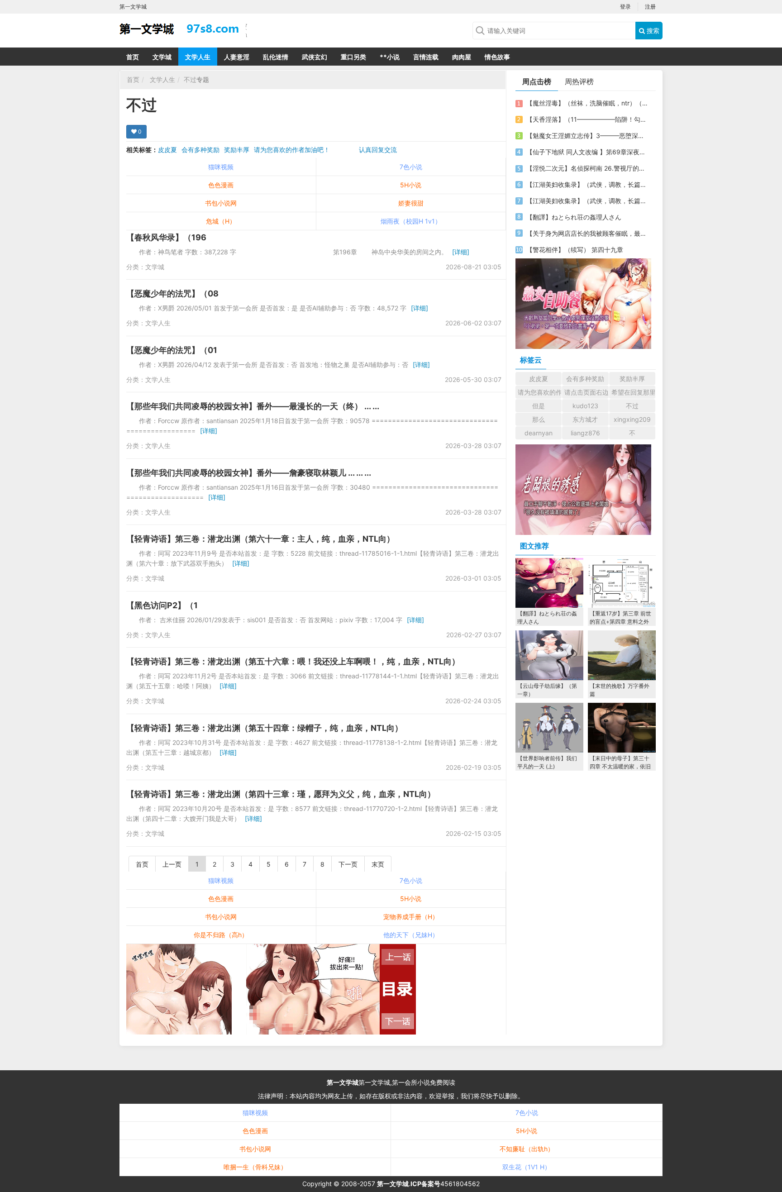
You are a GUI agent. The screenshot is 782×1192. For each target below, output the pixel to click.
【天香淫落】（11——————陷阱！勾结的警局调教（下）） (587, 119)
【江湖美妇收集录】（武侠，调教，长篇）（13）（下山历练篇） (587, 201)
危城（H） (221, 221)
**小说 (390, 57)
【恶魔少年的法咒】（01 (171, 350)
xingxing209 (632, 419)
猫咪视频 (221, 167)
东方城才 (585, 419)
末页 (378, 864)
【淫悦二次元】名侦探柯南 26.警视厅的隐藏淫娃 (587, 168)
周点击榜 (536, 81)
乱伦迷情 (275, 57)
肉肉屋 (461, 57)
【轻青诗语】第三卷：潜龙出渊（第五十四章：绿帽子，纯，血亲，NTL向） (264, 728)
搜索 (652, 30)
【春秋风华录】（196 (166, 237)
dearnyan (539, 433)
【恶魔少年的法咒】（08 (172, 293)
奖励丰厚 (236, 149)
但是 (538, 406)
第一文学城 (342, 1082)
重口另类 (353, 57)
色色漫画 (221, 185)
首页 (132, 57)
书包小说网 (221, 203)
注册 (650, 6)
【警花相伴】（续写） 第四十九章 (574, 249)
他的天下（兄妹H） (411, 935)
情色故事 (497, 57)
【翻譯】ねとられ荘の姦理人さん (573, 217)
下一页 (348, 864)
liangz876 (585, 433)
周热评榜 (579, 81)
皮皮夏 (167, 149)
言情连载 (426, 57)
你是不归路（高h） (221, 935)
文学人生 (197, 57)
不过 (190, 79)
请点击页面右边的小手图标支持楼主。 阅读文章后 (586, 392)
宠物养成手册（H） (411, 916)
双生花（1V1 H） (526, 1167)
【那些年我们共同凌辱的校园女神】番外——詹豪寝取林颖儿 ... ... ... (248, 472)
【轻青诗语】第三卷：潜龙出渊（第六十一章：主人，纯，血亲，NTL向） (260, 539)
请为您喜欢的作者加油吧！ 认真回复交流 (325, 149)
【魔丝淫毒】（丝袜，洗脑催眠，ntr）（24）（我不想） (587, 103)
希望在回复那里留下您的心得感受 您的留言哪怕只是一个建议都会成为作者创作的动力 (633, 392)
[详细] (460, 252)
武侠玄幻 (314, 57)
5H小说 (410, 185)
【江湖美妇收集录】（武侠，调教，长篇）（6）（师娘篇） (587, 184)
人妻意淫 (236, 57)
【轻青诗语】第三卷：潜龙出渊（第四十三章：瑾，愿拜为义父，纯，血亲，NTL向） (280, 794)
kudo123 (585, 406)
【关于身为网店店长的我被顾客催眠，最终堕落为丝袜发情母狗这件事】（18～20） (587, 233)
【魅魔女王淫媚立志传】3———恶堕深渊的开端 (587, 135)
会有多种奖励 (200, 149)
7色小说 (411, 167)
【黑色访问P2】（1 (162, 605)
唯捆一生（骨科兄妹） (255, 1167)
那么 (538, 419)
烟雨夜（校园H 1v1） (411, 221)
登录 (625, 6)
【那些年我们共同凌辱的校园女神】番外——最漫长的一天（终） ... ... (252, 406)
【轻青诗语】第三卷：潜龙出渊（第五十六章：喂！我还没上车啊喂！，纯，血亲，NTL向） (293, 661)
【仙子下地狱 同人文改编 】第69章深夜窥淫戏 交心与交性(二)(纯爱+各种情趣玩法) (587, 152)
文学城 (162, 57)
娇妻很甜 (411, 203)
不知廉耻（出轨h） (527, 1149)
